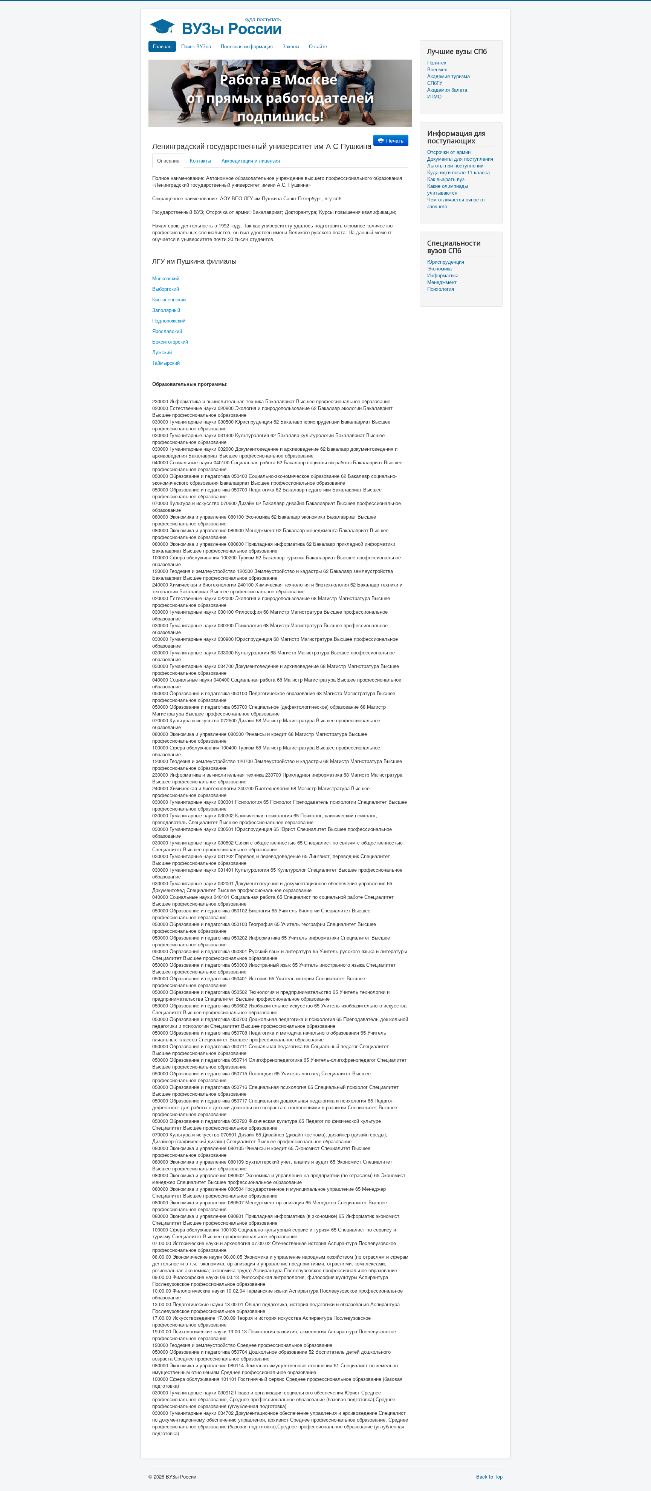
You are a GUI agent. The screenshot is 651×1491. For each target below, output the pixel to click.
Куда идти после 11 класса (458, 172)
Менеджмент (442, 282)
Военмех (437, 69)
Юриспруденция (445, 261)
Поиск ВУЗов (196, 46)
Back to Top (489, 1476)
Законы (291, 46)
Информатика (442, 275)
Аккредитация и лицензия (251, 160)
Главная (162, 46)
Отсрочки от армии (449, 152)
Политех (436, 62)
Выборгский (165, 288)
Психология (440, 289)
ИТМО (434, 96)
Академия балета (447, 89)
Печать (394, 140)
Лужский (162, 352)
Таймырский (166, 362)
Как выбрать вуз (446, 179)
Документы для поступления (460, 158)
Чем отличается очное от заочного (456, 203)
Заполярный (166, 309)
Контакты (200, 160)
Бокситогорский (170, 341)
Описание (168, 160)
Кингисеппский (169, 299)
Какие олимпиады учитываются (447, 189)
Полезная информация (247, 46)
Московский (165, 278)
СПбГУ (434, 83)
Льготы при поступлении (455, 165)
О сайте (318, 46)
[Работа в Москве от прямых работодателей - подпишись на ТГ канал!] (280, 92)
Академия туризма (448, 76)
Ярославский (167, 331)
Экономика (439, 268)
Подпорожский (168, 320)
